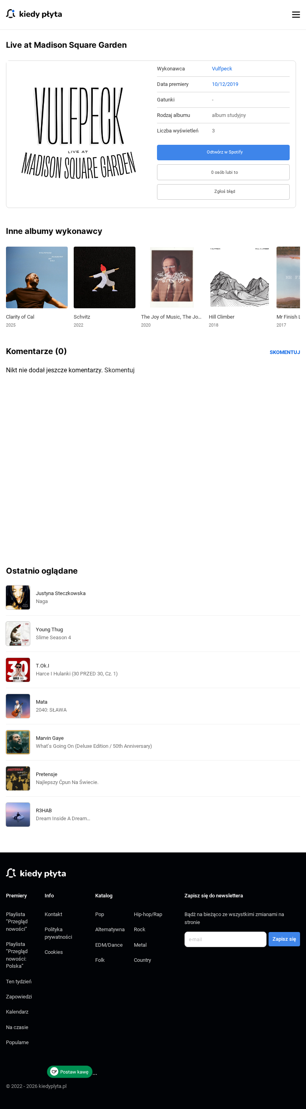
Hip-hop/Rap (148, 914)
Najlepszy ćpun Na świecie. (67, 782)
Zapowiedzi (19, 997)
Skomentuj (285, 352)
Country (142, 960)
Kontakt (53, 914)
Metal (140, 945)
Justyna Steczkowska (61, 593)
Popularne (17, 1042)
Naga (42, 601)
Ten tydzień (18, 981)
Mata (41, 702)
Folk (100, 960)
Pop (99, 914)
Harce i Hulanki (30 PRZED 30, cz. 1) (77, 674)
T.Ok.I (42, 666)
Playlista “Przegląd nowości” (16, 921)
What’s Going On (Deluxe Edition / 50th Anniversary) (94, 746)
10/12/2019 (225, 84)
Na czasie (17, 1027)
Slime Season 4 (53, 637)
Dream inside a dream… (63, 818)
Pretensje (46, 774)
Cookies (54, 952)
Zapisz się (284, 939)
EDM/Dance (109, 945)
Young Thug (49, 629)
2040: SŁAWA (51, 710)
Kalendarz (17, 1012)
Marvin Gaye (50, 738)
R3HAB (44, 810)
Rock (139, 929)
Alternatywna (110, 929)
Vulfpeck (222, 69)
